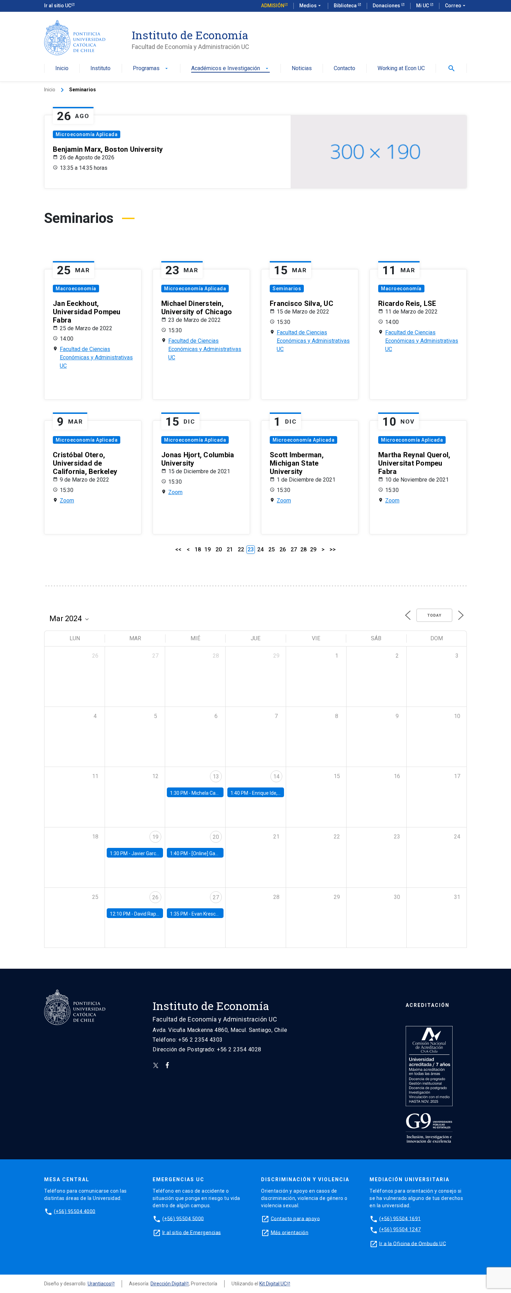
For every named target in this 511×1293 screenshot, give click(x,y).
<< (178, 549)
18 (198, 549)
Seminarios (287, 288)
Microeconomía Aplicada (86, 134)
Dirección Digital (168, 1283)
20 (219, 549)
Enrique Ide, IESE (270, 793)
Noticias (302, 69)
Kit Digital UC (273, 1283)
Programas (151, 69)
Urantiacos (99, 1283)
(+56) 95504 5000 (183, 1218)
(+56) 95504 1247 (400, 1229)
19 (207, 549)
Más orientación (290, 1232)
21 (230, 549)
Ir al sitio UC (57, 5)
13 (216, 776)
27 (294, 549)
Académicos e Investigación (230, 69)
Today (434, 615)
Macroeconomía (76, 288)
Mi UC (423, 5)
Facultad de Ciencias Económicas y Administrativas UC (96, 357)
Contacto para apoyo (295, 1218)
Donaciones (387, 5)
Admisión (272, 5)
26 (282, 549)
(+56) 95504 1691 (400, 1218)
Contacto (344, 69)
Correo (456, 5)
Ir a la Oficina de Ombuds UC (412, 1243)
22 (241, 549)
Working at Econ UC (401, 69)
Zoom (67, 500)
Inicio (61, 69)
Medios (310, 5)
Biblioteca (346, 5)
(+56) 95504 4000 (75, 1211)
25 (271, 549)
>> (333, 549)
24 (260, 549)
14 (276, 776)
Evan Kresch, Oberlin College (222, 914)
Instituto (100, 69)
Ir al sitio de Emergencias (191, 1232)
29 (313, 549)
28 (303, 549)
